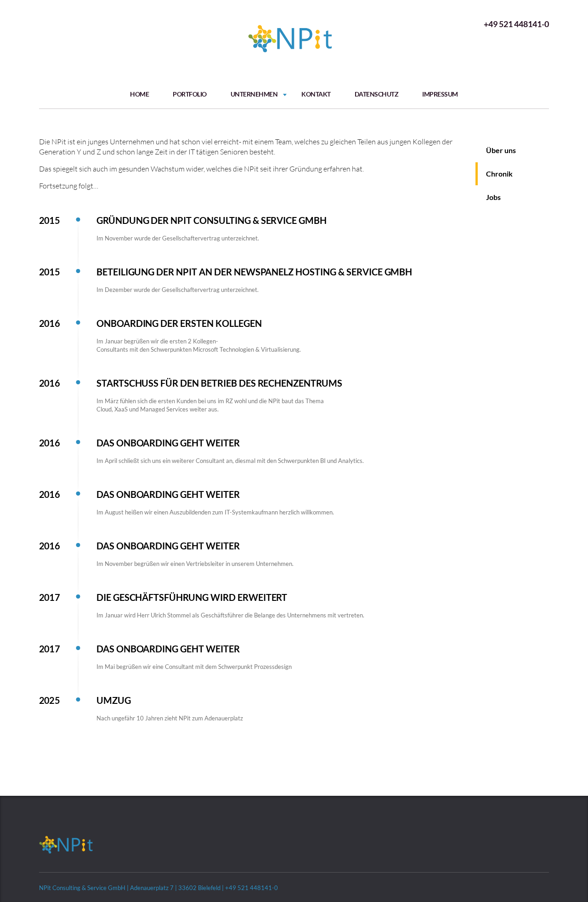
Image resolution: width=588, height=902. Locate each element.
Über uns (501, 150)
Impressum (440, 94)
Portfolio (190, 94)
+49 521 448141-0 (516, 24)
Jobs (493, 197)
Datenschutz (377, 94)
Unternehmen (254, 94)
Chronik (499, 173)
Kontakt (316, 94)
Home (139, 94)
